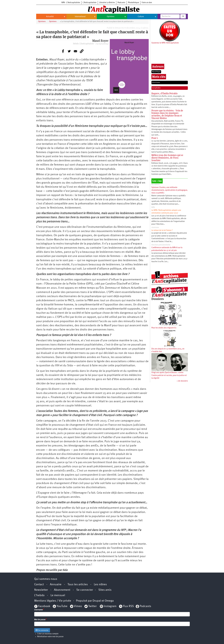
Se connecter (84, 590)
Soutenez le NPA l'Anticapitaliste (165, 43)
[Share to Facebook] (63, 51)
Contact (39, 584)
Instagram (110, 606)
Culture (135, 18)
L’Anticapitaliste (89, 3)
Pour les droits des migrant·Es (163, 328)
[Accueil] (112, 9)
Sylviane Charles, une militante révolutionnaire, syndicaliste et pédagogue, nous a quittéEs (169, 190)
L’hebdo (39, 595)
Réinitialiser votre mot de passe (50, 637)
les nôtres (155, 185)
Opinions (105, 18)
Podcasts (121, 3)
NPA (153, 207)
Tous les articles (78, 584)
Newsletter (41, 590)
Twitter (92, 606)
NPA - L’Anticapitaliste (70, 3)
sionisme (155, 228)
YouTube (61, 606)
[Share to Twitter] (69, 51)
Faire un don (147, 3)
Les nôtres (100, 584)
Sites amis (104, 590)
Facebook (43, 606)
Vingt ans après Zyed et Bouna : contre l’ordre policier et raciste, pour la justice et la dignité (169, 375)
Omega (109, 600)
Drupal (97, 600)
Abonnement (62, 590)
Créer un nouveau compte (47, 634)
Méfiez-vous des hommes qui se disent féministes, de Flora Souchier (167, 158)
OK (183, 16)
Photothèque (133, 3)
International (76, 18)
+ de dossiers (182, 381)
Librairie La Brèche (107, 3)
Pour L (154, 137)
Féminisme (156, 82)
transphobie (156, 88)
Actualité (45, 18)
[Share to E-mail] (75, 51)
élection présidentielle (160, 245)
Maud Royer (156, 72)
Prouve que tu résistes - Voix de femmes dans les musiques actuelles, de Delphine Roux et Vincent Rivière (167, 114)
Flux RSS (128, 606)
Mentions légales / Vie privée (52, 600)
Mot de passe (40, 620)
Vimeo (78, 606)
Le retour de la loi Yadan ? (162, 230)
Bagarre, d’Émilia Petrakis (164, 93)
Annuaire (55, 584)
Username (38, 610)
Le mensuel (58, 595)
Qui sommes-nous (45, 579)
